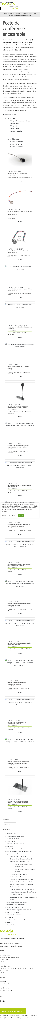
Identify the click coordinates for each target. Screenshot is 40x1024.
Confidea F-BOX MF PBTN (16, 249)
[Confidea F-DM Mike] (20, 392)
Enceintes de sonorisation (14, 915)
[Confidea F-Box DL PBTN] (20, 274)
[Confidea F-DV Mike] (20, 668)
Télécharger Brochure (9, 114)
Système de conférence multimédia (21, 859)
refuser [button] (6, 511)
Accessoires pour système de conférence (23, 892)
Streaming (10, 922)
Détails (20, 182)
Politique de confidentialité (25, 1018)
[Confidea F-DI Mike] (20, 589)
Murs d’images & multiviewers (16, 836)
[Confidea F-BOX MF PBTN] (20, 236)
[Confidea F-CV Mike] (20, 708)
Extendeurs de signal (13, 839)
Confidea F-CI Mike (14, 641)
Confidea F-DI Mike (14, 602)
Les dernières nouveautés (14, 849)
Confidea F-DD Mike (14, 760)
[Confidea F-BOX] (20, 352)
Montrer (16, 141)
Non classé (10, 846)
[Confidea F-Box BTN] (20, 197)
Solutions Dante (11, 833)
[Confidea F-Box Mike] (20, 159)
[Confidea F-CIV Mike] (20, 550)
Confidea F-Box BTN (14, 209)
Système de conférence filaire (19, 861)
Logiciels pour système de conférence (22, 889)
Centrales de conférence (18, 856)
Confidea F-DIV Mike (14, 523)
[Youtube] (3, 1001)
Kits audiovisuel (11, 925)
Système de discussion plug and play (21, 879)
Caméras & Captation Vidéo (15, 907)
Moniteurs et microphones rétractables (19, 910)
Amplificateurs (11, 841)
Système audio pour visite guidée (17, 902)
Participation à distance (17, 887)
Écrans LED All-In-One (13, 912)
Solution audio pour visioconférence (18, 920)
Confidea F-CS (12, 483)
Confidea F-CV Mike (14, 720)
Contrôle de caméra (16, 894)
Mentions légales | (10, 1018)
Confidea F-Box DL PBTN (15, 287)
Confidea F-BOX (13, 365)
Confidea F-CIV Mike (14, 562)
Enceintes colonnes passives (15, 844)
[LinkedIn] (1, 1001)
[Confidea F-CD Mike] (20, 787)
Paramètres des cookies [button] (9, 515)
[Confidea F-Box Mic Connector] (20, 312)
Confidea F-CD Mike (14, 799)
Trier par (20, 121)
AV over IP (10, 917)
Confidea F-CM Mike (14, 444)
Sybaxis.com (20, 1015)
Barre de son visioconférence (16, 905)
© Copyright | (8, 1015)
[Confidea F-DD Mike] (20, 747)
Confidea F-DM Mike (14, 404)
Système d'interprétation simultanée (21, 882)
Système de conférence (14, 854)
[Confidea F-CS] (20, 471)
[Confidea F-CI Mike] (20, 629)
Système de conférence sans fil (19, 874)
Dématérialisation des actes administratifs (19, 851)
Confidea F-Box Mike (14, 171)
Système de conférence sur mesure (21, 877)
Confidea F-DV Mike (14, 681)
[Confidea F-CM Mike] (20, 431)
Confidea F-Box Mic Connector (17, 325)
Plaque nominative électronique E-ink (21, 884)
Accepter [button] (21, 515)
